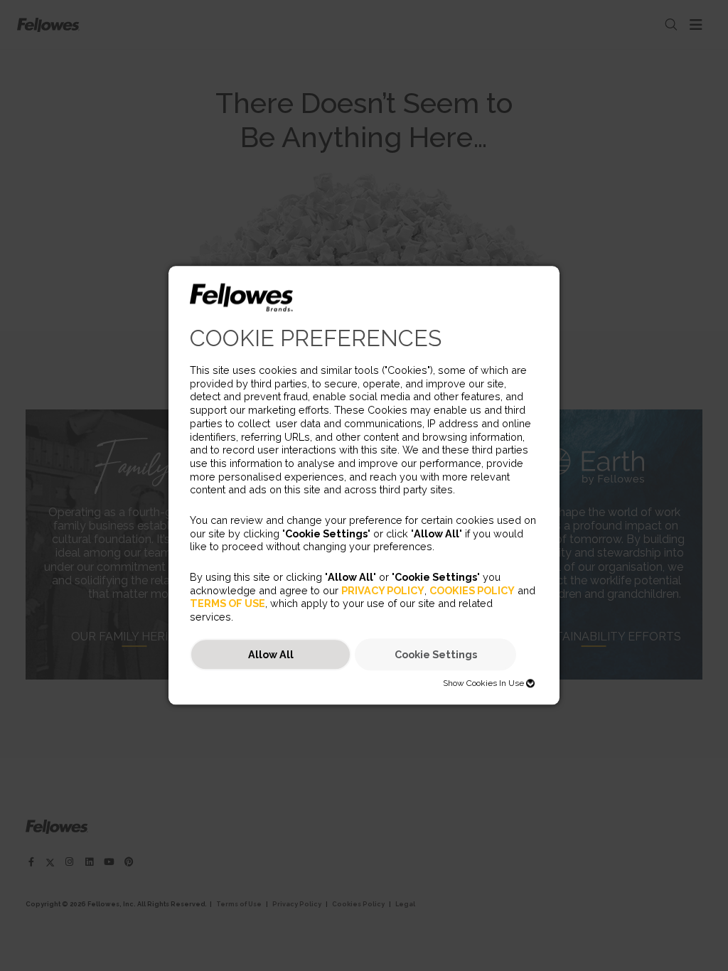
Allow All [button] (271, 654)
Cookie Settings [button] (436, 654)
